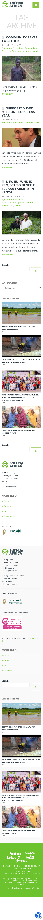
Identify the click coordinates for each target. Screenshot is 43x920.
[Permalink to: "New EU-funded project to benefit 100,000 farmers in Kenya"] (21, 222)
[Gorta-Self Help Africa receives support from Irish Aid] (12, 531)
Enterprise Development (13, 51)
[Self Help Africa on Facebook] (15, 853)
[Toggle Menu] (35, 5)
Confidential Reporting (17, 874)
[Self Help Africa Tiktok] (21, 861)
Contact (7, 501)
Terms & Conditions (23, 868)
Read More (7, 94)
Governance (8, 516)
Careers (7, 506)
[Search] (36, 271)
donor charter (23, 871)
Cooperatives (30, 48)
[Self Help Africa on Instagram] (30, 853)
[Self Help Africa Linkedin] (13, 857)
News (28, 51)
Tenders (36, 874)
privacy (7, 866)
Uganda (35, 51)
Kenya (12, 205)
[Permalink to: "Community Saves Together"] (21, 68)
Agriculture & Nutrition (13, 48)
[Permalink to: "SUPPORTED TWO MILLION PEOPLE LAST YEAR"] (21, 137)
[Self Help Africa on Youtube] (30, 857)
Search (5, 265)
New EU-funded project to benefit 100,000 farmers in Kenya (18, 186)
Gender (5, 205)
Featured (28, 122)
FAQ (5, 511)
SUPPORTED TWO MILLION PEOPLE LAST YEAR (19, 111)
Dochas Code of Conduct (27, 866)
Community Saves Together (19, 39)
